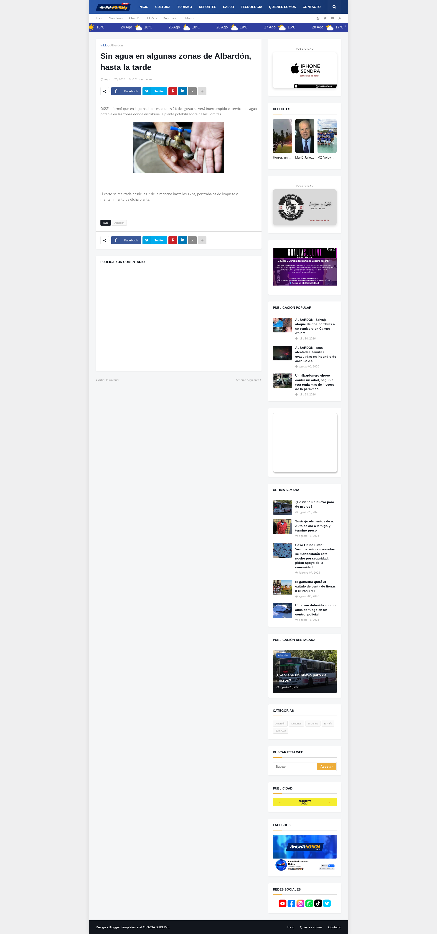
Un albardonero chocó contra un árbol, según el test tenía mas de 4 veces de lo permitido (315, 382)
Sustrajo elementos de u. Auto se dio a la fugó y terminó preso (314, 525)
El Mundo (188, 18)
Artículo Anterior (108, 380)
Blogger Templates (122, 927)
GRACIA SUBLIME (156, 927)
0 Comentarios (142, 79)
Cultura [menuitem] (162, 7)
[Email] (192, 91)
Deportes (169, 18)
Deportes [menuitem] (207, 7)
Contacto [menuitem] (312, 7)
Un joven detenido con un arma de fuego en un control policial (315, 609)
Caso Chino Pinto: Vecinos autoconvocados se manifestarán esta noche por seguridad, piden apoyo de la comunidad (315, 556)
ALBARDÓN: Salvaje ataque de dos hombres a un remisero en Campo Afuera (315, 326)
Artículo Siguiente (247, 380)
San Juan (116, 18)
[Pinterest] (172, 91)
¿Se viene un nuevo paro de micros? (314, 504)
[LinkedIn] (182, 91)
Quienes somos (311, 927)
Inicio (99, 18)
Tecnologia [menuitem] (251, 7)
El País (152, 18)
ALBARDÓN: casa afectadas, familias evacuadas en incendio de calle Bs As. (315, 354)
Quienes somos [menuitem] (282, 7)
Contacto (334, 927)
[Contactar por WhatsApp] (305, 70)
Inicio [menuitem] (143, 7)
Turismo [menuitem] (184, 7)
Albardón (134, 18)
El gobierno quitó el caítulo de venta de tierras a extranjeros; (315, 586)
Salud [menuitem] (228, 7)
